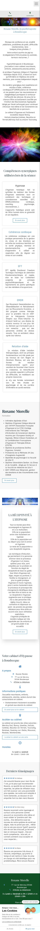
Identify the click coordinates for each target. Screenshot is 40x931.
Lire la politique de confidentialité (11, 922)
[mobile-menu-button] (36, 3)
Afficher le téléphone (22, 682)
